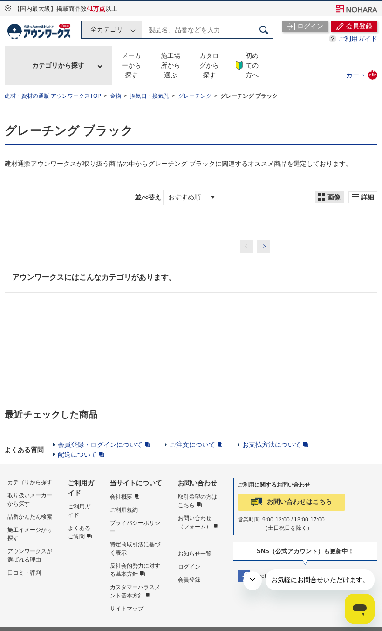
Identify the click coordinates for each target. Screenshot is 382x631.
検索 (264, 30)
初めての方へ (252, 65)
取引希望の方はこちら (197, 501)
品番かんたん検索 (29, 517)
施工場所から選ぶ (170, 65)
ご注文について (192, 444)
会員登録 (189, 579)
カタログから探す (209, 65)
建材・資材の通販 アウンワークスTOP (53, 96)
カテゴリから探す (58, 65)
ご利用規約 (124, 510)
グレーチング (194, 96)
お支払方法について (271, 444)
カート (361, 75)
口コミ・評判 (24, 572)
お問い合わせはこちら (299, 501)
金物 (115, 96)
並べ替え (148, 197)
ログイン (189, 566)
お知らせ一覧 (194, 553)
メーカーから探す (131, 65)
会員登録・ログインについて (100, 444)
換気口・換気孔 (149, 96)
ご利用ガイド (357, 38)
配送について (77, 454)
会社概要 (121, 497)
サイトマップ (126, 608)
